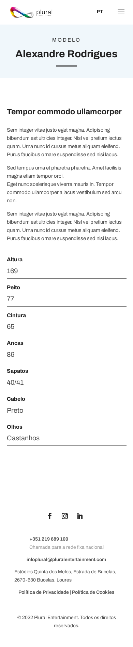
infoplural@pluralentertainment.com (66, 559)
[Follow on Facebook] (50, 516)
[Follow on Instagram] (65, 516)
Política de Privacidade (44, 592)
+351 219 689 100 (48, 539)
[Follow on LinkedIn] (80, 516)
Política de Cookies (93, 592)
